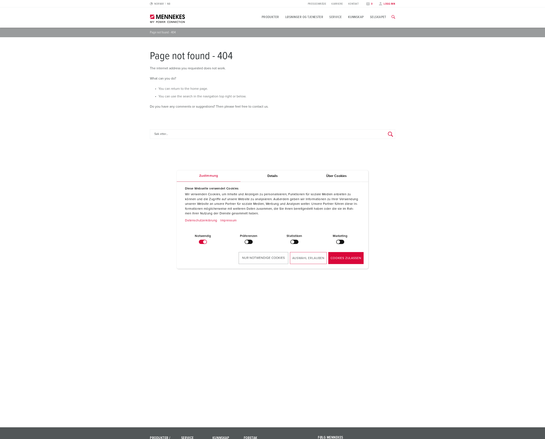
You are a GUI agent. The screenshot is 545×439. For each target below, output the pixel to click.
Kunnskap (356, 17)
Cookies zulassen (346, 258)
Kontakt (353, 4)
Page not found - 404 (163, 32)
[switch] (249, 242)
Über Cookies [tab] (336, 176)
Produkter (270, 17)
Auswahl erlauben (308, 258)
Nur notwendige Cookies (263, 257)
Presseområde (317, 4)
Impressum (228, 220)
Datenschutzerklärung (201, 220)
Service (335, 17)
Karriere (337, 4)
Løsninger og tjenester (304, 17)
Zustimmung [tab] (208, 175)
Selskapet (378, 17)
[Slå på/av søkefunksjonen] (393, 17)
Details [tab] (272, 176)
